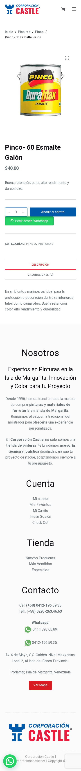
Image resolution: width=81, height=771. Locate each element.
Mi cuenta (40, 499)
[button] (29, 221)
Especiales (40, 570)
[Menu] (74, 9)
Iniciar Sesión (40, 516)
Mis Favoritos (40, 504)
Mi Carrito (40, 511)
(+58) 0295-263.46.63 (44, 611)
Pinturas (45, 243)
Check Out (40, 522)
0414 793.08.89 (45, 629)
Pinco (31, 243)
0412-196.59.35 (44, 642)
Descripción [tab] (40, 264)
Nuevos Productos (40, 558)
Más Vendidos (40, 564)
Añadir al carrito (53, 212)
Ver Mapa (40, 685)
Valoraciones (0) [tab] (40, 274)
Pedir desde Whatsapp (31, 221)
